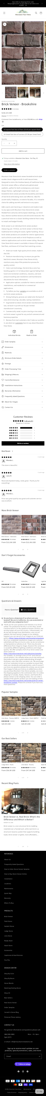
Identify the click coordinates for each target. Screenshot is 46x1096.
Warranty (7, 898)
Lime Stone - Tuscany (27, 764)
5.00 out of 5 (28, 421)
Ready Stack (8, 941)
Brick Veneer (8, 916)
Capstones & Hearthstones (13, 955)
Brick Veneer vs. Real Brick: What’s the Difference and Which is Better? (22, 818)
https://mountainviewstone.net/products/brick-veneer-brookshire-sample (23, 681)
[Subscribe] (39, 1056)
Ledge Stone (8, 931)
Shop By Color (9, 974)
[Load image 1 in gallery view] (10, 92)
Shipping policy (22, 1092)
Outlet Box (24, 581)
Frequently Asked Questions (14, 864)
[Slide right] (43, 93)
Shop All (7, 993)
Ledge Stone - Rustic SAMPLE (29, 718)
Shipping (4, 115)
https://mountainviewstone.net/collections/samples (22, 654)
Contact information (35, 1092)
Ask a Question (29, 610)
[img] (7, 457)
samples (23, 291)
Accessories (8, 950)
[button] (4, 13)
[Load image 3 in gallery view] (35, 92)
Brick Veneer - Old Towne (28, 536)
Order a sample (9, 170)
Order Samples (9, 1007)
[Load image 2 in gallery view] (23, 92)
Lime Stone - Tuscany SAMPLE (10, 718)
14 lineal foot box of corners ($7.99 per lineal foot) (22, 134)
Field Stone (8, 921)
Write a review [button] (23, 443)
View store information (12, 164)
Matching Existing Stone (12, 988)
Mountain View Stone (15, 1089)
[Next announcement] (42, 3)
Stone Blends (8, 983)
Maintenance (8, 888)
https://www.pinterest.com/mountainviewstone (26, 638)
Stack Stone (8, 945)
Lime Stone (8, 936)
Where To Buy (9, 903)
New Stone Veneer (10, 1003)
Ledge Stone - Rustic (8, 764)
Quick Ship (8, 893)
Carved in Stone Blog (11, 1012)
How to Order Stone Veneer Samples (17, 869)
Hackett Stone (9, 926)
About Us (7, 859)
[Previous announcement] (4, 3)
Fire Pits (7, 960)
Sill (2, 581)
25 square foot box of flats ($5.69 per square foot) (22, 129)
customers (19, 323)
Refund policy (27, 1089)
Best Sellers (8, 998)
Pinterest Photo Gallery (12, 1017)
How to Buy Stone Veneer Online (15, 874)
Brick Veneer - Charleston (9, 536)
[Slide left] (2, 93)
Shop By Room (9, 978)
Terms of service (11, 1092)
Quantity (4, 139)
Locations (7, 884)
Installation (8, 879)
